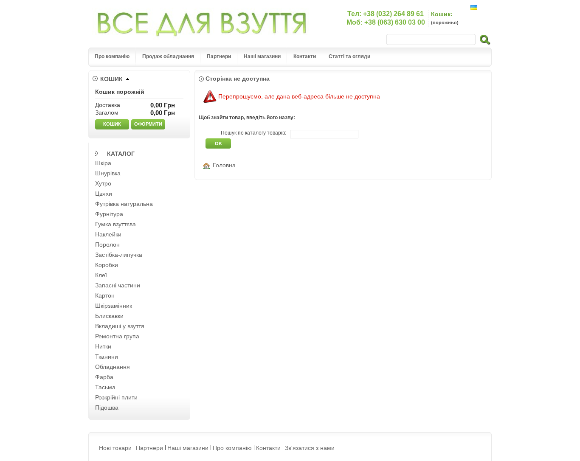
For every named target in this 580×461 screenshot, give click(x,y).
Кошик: (442, 14)
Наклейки (108, 234)
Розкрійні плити (116, 397)
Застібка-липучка (118, 254)
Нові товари (115, 447)
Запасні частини (117, 285)
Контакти (304, 56)
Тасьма (105, 387)
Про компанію (112, 56)
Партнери (219, 56)
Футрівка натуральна (124, 203)
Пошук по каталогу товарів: (253, 133)
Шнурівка (108, 173)
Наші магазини (262, 56)
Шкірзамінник (113, 305)
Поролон (107, 244)
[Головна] (208, 165)
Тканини (106, 356)
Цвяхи (103, 193)
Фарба (104, 377)
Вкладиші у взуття (119, 326)
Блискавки (109, 315)
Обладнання (112, 366)
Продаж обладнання (168, 56)
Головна (224, 165)
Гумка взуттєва (115, 224)
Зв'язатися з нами (310, 447)
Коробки (106, 264)
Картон (105, 295)
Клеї (101, 275)
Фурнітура (109, 214)
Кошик (111, 79)
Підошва (106, 407)
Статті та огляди (349, 56)
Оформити (148, 123)
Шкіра (103, 163)
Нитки (103, 346)
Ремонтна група (117, 336)
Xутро (103, 183)
